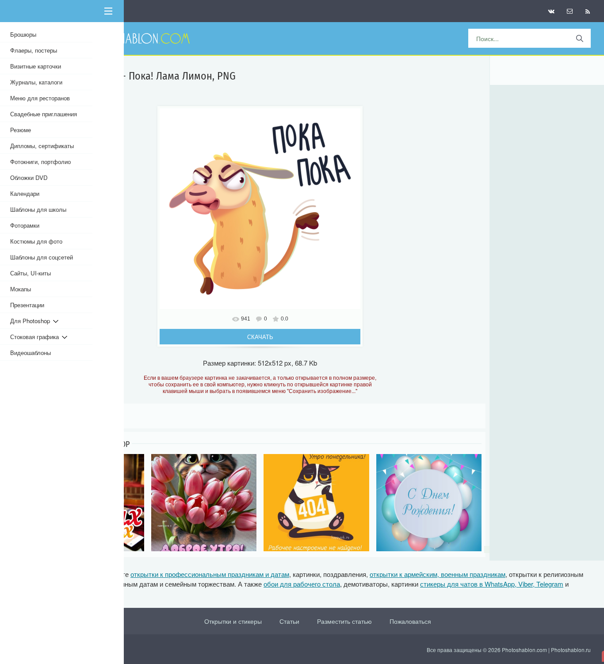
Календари (24, 193)
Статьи (289, 621)
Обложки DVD (29, 177)
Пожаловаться (410, 621)
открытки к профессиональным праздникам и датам (209, 574)
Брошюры (23, 34)
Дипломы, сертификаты (42, 145)
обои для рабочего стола (302, 583)
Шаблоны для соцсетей (41, 257)
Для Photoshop (31, 321)
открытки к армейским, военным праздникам (437, 574)
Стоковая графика (36, 336)
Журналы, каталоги (36, 82)
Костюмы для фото (36, 241)
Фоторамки (24, 225)
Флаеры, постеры (33, 50)
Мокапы (20, 289)
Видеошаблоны (30, 352)
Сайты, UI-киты (30, 273)
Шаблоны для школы (38, 209)
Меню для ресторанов (40, 98)
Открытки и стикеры (233, 621)
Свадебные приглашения (43, 114)
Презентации (27, 305)
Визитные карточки (35, 66)
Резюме (20, 130)
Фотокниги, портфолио (40, 161)
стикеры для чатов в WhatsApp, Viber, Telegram (491, 583)
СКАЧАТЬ (260, 336)
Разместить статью (344, 621)
